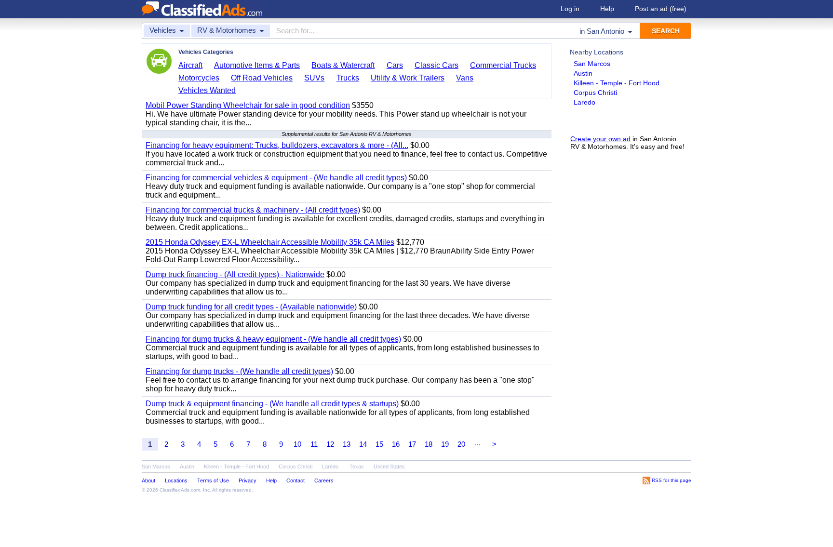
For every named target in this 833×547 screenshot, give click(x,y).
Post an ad (660, 9)
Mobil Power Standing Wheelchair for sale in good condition (248, 105)
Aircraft (190, 65)
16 (396, 444)
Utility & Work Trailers (407, 78)
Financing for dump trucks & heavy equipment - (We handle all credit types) (273, 339)
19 (445, 444)
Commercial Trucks (503, 65)
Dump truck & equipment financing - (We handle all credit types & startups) (272, 404)
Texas (356, 466)
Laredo (584, 102)
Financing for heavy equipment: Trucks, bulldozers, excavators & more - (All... (277, 145)
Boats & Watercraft (343, 65)
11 (314, 444)
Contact (295, 480)
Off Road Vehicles (262, 78)
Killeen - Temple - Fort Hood (616, 83)
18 (428, 444)
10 (297, 444)
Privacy (247, 480)
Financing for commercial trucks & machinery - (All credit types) (253, 210)
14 (363, 444)
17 (412, 444)
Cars (395, 65)
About (148, 480)
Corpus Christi (595, 92)
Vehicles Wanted (207, 90)
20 (461, 444)
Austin (583, 73)
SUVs (314, 78)
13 (346, 444)
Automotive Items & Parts (257, 65)
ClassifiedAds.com (180, 490)
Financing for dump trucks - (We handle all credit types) (239, 371)
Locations (176, 480)
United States (389, 466)
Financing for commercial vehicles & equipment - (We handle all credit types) (276, 177)
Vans (464, 78)
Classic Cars (436, 65)
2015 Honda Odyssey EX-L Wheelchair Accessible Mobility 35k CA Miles (270, 242)
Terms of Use (213, 480)
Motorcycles (198, 78)
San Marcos (592, 63)
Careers (324, 480)
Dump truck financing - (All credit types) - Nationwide (235, 274)
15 (379, 444)
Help (607, 9)
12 (330, 444)
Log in (570, 9)
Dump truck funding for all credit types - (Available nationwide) (251, 307)
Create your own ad (600, 139)
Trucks (347, 78)
